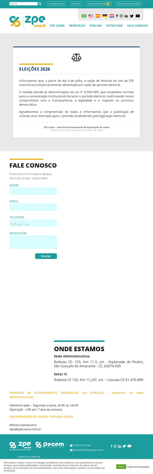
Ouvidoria (76, 3)
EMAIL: (14, 201)
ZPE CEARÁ (57, 25)
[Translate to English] (90, 15)
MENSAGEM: (18, 233)
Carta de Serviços (56, 3)
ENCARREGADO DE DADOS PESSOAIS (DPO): (41, 417)
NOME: (14, 185)
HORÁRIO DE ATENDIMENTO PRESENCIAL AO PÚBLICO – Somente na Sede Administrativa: (76, 395)
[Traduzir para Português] (84, 15)
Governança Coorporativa (128, 3)
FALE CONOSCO (137, 25)
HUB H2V (96, 25)
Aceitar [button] (121, 466)
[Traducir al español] (97, 15)
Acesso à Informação (97, 3)
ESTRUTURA (114, 25)
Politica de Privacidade (138, 466)
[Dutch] (111, 15)
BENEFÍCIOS (77, 25)
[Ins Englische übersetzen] (104, 15)
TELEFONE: (17, 217)
